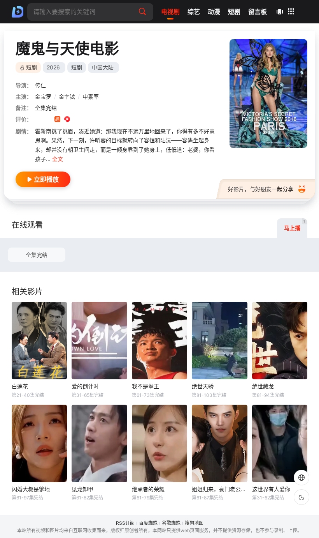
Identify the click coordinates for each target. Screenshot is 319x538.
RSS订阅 (125, 523)
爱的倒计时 (85, 386)
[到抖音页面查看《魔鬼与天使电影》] (48, 120)
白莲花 (20, 386)
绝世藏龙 (263, 386)
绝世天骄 (203, 386)
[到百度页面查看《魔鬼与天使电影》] (96, 120)
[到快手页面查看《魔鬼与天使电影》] (57, 120)
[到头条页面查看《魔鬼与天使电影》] (86, 120)
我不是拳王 (145, 386)
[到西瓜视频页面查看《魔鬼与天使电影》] (67, 120)
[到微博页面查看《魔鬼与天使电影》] (77, 120)
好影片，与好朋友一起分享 (260, 189)
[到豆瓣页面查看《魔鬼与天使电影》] (38, 120)
